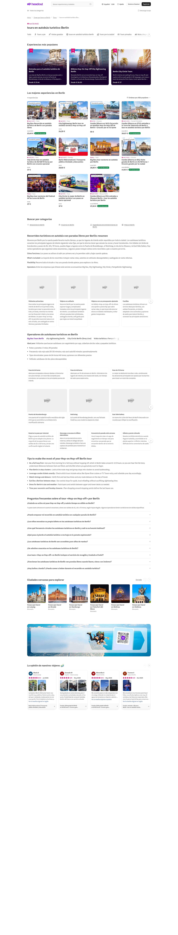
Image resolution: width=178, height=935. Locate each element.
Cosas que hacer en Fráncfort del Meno (96, 607)
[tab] (29, 34)
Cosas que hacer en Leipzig (33, 606)
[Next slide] (149, 34)
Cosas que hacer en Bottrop (117, 606)
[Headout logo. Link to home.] (35, 4)
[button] (35, 10)
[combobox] (72, 4)
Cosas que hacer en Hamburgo (75, 606)
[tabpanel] (89, 352)
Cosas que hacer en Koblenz (138, 606)
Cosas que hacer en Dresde (54, 606)
